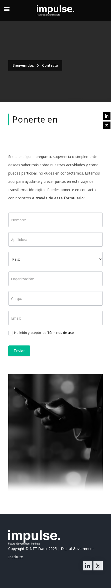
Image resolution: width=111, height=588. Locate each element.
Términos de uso (60, 332)
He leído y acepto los (43, 332)
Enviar (19, 350)
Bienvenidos (23, 65)
